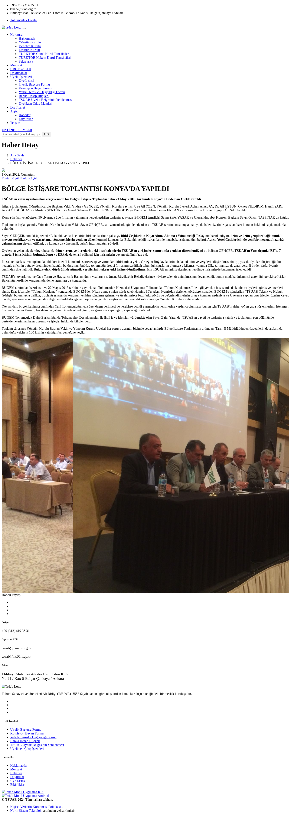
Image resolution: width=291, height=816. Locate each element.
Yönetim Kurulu (30, 42)
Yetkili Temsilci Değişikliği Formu (42, 92)
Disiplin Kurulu (29, 50)
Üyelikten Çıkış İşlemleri (35, 103)
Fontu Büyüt (11, 178)
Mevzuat (16, 65)
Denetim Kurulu (30, 46)
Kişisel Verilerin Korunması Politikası (35, 807)
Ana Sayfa (17, 155)
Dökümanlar (18, 73)
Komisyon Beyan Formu (35, 88)
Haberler (24, 115)
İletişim (15, 123)
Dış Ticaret (17, 107)
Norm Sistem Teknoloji (26, 810)
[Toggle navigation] (24, 28)
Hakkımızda (27, 38)
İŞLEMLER (17, 130)
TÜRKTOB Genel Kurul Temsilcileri (44, 54)
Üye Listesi (26, 80)
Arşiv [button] (14, 111)
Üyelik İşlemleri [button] (21, 77)
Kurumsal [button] (16, 34)
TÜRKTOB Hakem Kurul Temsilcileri (45, 57)
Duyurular (26, 119)
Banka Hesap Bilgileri (34, 96)
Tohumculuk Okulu (23, 20)
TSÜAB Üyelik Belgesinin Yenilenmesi (45, 100)
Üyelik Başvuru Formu (34, 84)
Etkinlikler (17, 784)
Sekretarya (26, 61)
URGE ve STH (20, 69)
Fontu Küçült (28, 178)
